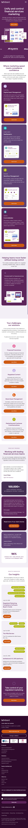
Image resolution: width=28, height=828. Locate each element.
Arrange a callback (14, 735)
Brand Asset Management (6, 761)
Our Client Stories (14, 525)
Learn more (14, 119)
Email (2, 792)
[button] (8, 49)
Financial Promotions (5, 758)
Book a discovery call (14, 731)
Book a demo (14, 24)
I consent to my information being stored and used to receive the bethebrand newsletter (15, 799)
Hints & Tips (3, 782)
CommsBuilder (4, 751)
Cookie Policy (4, 815)
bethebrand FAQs (4, 770)
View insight (7, 616)
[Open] (26, 2)
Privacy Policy (12, 813)
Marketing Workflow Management (7, 749)
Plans (2, 768)
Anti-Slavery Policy (19, 813)
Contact (2, 773)
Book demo (14, 700)
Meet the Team (4, 779)
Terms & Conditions (5, 813)
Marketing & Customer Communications (9, 759)
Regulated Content (5, 763)
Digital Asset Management (6, 747)
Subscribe (14, 802)
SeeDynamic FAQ (4, 772)
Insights (2, 780)
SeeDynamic (3, 752)
